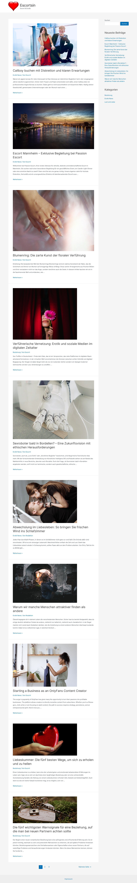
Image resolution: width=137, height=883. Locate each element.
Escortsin (27, 5)
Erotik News (17, 75)
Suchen (107, 20)
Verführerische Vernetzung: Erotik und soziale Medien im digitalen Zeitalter (115, 57)
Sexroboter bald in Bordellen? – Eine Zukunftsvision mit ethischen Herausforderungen (117, 65)
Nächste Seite (85, 867)
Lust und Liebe (110, 102)
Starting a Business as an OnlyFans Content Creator (50, 691)
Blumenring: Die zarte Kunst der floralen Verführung (49, 255)
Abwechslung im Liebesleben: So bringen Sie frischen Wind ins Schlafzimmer (116, 73)
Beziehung (16, 352)
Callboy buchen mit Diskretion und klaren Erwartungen (51, 70)
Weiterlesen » (18, 93)
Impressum (69, 879)
